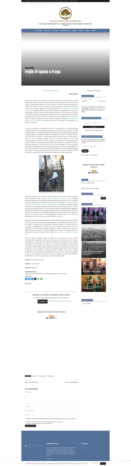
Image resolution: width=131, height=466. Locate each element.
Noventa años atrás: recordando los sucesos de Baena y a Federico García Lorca (93, 253)
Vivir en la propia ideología (71, 382)
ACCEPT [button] (103, 463)
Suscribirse (42, 301)
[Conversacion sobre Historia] (65, 15)
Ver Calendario (101, 101)
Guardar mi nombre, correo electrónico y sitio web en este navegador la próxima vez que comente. (51, 418)
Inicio (26, 34)
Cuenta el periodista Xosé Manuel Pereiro (59, 198)
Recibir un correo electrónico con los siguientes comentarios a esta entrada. (45, 421)
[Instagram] (102, 1)
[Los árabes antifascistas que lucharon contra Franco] (93, 232)
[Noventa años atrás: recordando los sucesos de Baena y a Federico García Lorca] (93, 249)
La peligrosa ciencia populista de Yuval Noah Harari (92, 287)
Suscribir (85, 151)
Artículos (47, 30)
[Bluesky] (105, 1)
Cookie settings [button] (94, 463)
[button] (104, 30)
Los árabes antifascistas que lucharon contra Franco (91, 236)
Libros (87, 30)
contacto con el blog (101, 108)
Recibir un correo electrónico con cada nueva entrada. (39, 423)
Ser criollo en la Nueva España (92, 271)
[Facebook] (100, 1)
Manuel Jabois (51, 376)
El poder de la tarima (89, 220)
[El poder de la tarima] (93, 215)
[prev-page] (82, 294)
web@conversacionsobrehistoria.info (62, 458)
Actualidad (38, 30)
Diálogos (55, 30)
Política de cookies (73, 1)
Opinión (74, 30)
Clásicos (81, 30)
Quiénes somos (28, 1)
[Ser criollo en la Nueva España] (93, 266)
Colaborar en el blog (59, 1)
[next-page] (85, 294)
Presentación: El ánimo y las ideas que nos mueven (43, 1)
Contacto (66, 1)
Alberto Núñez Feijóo (42, 376)
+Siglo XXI (34, 376)
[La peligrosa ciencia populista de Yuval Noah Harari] (93, 283)
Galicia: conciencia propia (31, 382)
